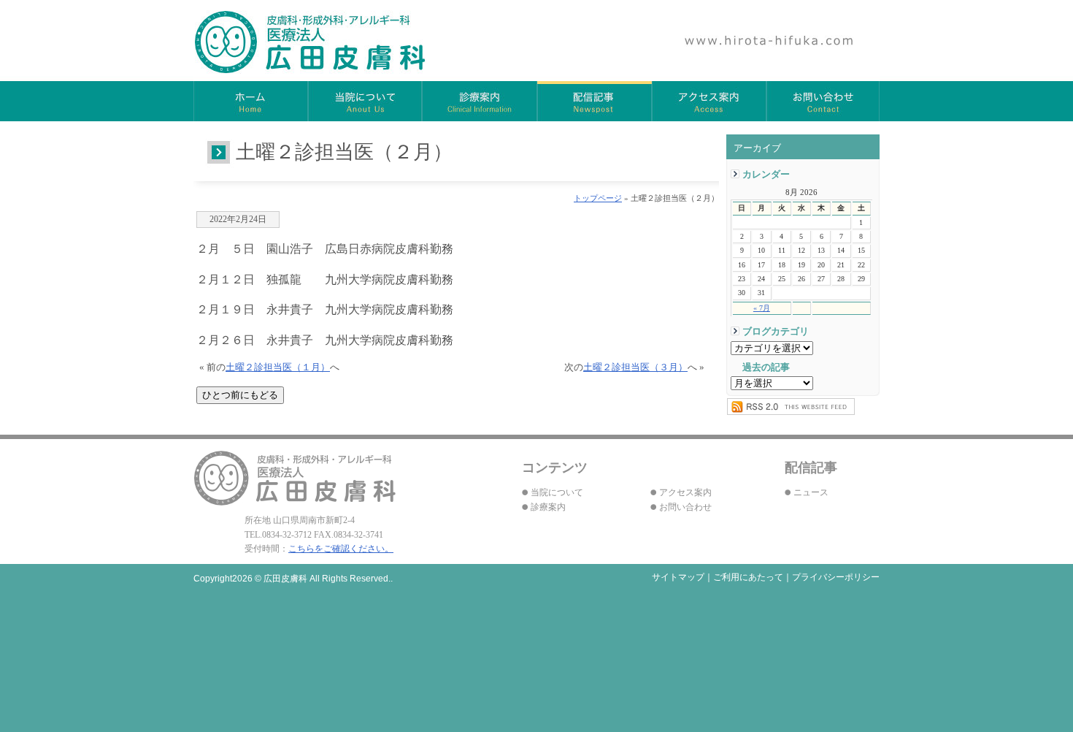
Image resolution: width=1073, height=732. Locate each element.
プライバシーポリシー (836, 577)
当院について (365, 101)
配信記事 (594, 101)
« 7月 (761, 308)
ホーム (250, 101)
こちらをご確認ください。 (340, 548)
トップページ (598, 198)
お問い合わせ (823, 101)
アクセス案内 (709, 101)
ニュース (810, 492)
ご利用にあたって (748, 577)
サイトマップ (678, 577)
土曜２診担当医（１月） (278, 367)
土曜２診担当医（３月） (635, 367)
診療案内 (480, 101)
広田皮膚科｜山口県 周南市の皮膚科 (310, 42)
